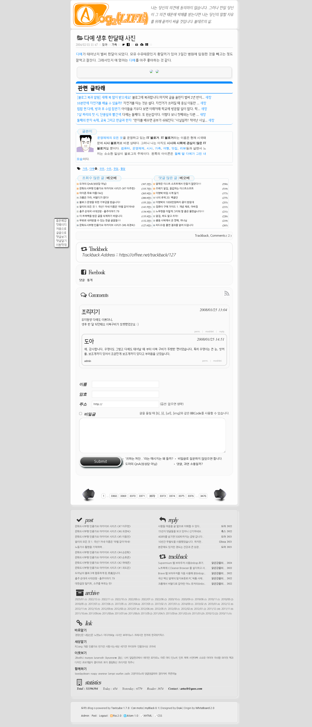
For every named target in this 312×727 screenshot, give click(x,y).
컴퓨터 (125, 148)
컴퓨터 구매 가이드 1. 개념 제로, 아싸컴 (177, 207)
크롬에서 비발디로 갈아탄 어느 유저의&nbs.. (195, 583)
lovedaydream (82, 673)
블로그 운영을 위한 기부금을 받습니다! (99, 202)
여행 (166, 148)
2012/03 (174, 609)
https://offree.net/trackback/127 (147, 255)
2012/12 (227, 604)
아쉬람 (217, 658)
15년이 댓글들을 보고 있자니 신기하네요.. (195, 531)
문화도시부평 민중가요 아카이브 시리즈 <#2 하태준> (103, 563)
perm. (197, 331)
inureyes (89, 658)
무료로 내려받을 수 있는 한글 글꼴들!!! (100, 220)
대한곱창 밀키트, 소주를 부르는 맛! (93, 583)
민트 (181, 658)
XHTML (147, 715)
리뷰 (183, 148)
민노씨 (174, 658)
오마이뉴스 (128, 635)
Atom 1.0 (132, 715)
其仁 (120, 658)
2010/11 (225, 613)
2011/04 (159, 613)
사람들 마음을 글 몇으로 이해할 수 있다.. (195, 526)
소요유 (202, 658)
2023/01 (81, 599)
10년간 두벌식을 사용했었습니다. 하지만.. (195, 541)
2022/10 (121, 599)
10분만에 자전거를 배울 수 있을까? (99, 103)
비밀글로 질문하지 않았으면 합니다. (200, 458)
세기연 (123, 646)
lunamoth (99, 658)
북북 (186, 658)
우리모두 (132, 646)
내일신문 (88, 635)
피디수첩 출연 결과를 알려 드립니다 (174, 225)
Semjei (111, 673)
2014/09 (187, 604)
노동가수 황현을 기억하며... (89, 547)
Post (94, 715)
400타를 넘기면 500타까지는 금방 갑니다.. (195, 536)
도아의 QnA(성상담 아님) (93, 184)
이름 (83, 384)
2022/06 (161, 599)
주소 (83, 404)
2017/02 (161, 604)
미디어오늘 (109, 635)
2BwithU (79, 658)
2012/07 (133, 609)
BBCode (195, 413)
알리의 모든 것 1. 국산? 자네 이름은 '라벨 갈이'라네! (107, 207)
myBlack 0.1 (152, 708)
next (219, 495)
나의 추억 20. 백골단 (167, 197)
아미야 (210, 658)
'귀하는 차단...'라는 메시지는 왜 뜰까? (149, 458)
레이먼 (146, 658)
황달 (123, 169)
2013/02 (201, 604)
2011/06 (134, 613)
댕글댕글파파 (151, 673)
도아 (104, 44)
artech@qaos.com (191, 688)
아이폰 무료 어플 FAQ (91, 193)
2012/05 (160, 609)
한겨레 (147, 635)
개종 (85, 646)
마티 (168, 658)
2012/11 (81, 609)
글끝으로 (61, 233)
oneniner (102, 673)
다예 (79, 54)
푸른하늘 (172, 673)
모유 (102, 169)
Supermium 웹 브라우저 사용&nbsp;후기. (195, 562)
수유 (109, 169)
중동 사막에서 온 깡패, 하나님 (171, 220)
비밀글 (90, 414)
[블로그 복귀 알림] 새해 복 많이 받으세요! (104, 97)
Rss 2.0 (117, 715)
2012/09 (107, 609)
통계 (90, 280)
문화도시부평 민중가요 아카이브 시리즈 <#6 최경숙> (107, 225)
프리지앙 (122, 662)
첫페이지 (61, 224)
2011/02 (184, 613)
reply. (222, 331)
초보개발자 (87, 662)
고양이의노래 (137, 673)
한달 (116, 169)
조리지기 (91, 312)
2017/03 (147, 604)
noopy (94, 673)
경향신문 (79, 635)
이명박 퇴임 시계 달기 (167, 193)
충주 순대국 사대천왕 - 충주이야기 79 (99, 211)
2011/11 (227, 609)
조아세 (152, 646)
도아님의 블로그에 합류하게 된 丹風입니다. (98, 573)
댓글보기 (61, 237)
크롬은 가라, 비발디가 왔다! (94, 197)
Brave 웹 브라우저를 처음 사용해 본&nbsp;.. (195, 573)
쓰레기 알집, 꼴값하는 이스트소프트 (175, 188)
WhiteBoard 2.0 (204, 708)
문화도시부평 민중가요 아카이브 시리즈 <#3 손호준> (103, 557)
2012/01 (200, 609)
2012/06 (147, 609)
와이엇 (225, 658)
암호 (83, 394)
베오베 (112, 178)
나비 (126, 658)
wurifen (119, 673)
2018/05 (81, 604)
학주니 (131, 662)
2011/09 (95, 613)
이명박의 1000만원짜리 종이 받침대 (175, 202)
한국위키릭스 (157, 635)
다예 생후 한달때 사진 (109, 38)
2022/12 (94, 599)
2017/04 (134, 604)
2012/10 (94, 609)
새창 (208, 97)
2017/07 (94, 604)
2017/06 (107, 604)
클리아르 (98, 662)
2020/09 (187, 599)
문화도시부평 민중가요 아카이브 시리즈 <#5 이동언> (103, 536)
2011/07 (121, 613)
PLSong (78, 646)
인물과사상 (142, 646)
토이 (105, 662)
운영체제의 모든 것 (110, 137)
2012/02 (187, 609)
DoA (179, 708)
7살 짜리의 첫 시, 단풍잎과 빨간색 (99, 114)
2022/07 (147, 599)
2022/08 (134, 599)
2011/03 (171, 613)
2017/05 (121, 604)
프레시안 (138, 635)
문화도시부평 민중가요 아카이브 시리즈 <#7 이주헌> (107, 188)
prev (89, 495)
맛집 (174, 148)
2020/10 (174, 599)
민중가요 (93, 646)
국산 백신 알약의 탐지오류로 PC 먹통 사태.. (195, 578)
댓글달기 (61, 241)
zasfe (127, 673)
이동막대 (61, 245)
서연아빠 (193, 658)
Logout (103, 715)
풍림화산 (113, 662)
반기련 (101, 646)
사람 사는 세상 (112, 646)
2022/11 (107, 599)
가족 (115, 44)
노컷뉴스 (98, 635)
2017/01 (174, 604)
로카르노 (155, 658)
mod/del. (209, 331)
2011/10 (81, 613)
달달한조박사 (135, 658)
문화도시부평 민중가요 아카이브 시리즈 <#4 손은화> (103, 552)
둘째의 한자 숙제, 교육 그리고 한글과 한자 (104, 120)
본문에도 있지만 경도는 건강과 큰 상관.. (195, 546)
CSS (159, 715)
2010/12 (211, 613)
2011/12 (213, 609)
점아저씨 (162, 673)
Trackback (202, 235)
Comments (221, 235)
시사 (150, 148)
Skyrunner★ (111, 658)
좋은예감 (61, 220)
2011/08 (108, 613)
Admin (85, 715)
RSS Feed (217, 293)
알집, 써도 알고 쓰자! (167, 216)
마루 (162, 658)
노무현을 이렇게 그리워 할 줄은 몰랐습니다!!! (180, 211)
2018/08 (227, 599)
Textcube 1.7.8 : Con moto (127, 708)
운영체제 (138, 148)
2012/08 (120, 609)
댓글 (82, 280)
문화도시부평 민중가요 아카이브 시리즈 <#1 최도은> (103, 568)
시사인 (118, 635)
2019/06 (201, 599)
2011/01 (198, 613)
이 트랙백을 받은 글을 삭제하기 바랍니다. (101, 216)
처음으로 (61, 229)
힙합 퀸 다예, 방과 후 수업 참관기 (98, 109)
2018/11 (214, 599)
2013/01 (214, 604)
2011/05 (146, 613)
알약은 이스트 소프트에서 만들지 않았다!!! (178, 184)
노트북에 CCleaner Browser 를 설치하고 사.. (195, 567)
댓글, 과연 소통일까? (190, 464)
